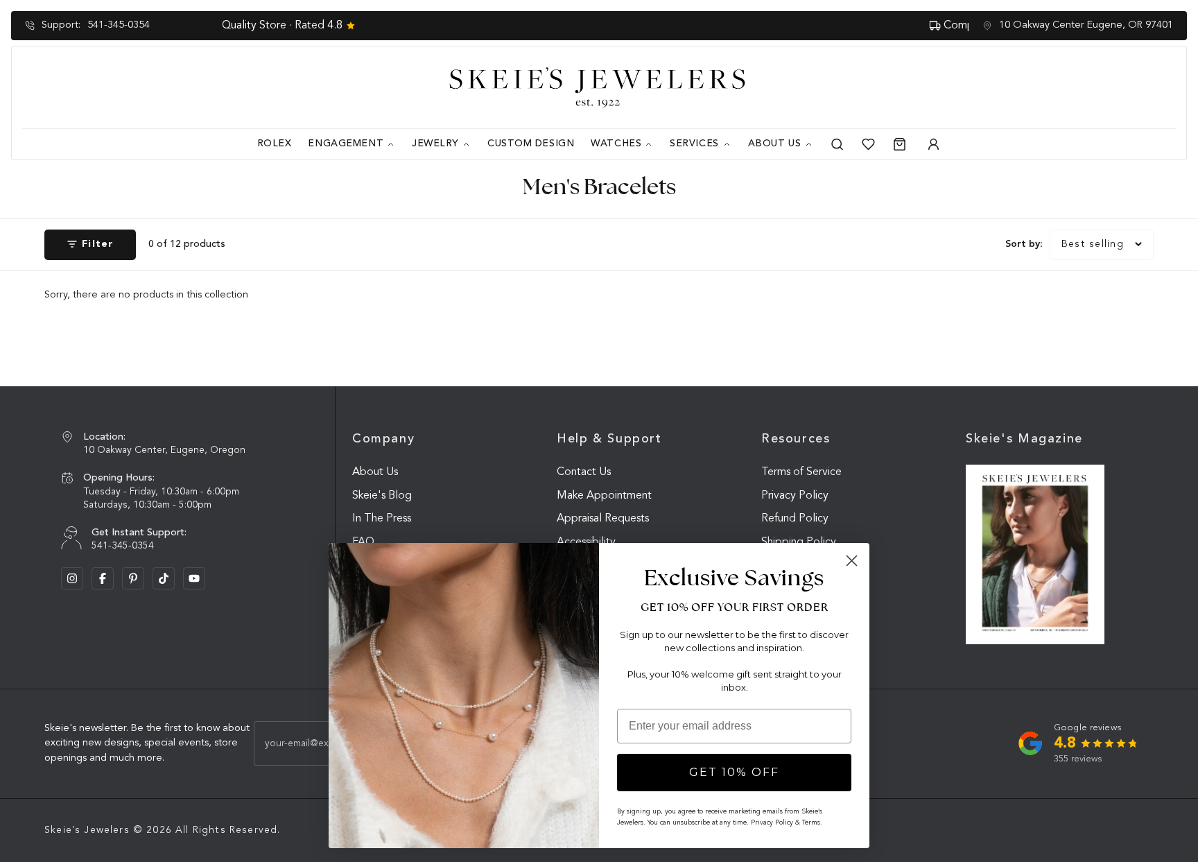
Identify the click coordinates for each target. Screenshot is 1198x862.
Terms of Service (801, 472)
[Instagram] (72, 578)
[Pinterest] (133, 578)
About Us (375, 472)
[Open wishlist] (868, 144)
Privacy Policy (794, 495)
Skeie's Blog (382, 495)
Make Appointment (604, 495)
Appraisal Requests (603, 518)
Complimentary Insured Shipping (609, 25)
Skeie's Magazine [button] (1024, 439)
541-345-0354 (118, 25)
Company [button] (383, 439)
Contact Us (584, 472)
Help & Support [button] (609, 439)
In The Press (381, 518)
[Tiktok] (164, 578)
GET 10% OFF (734, 772)
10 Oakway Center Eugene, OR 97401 (1086, 25)
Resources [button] (796, 439)
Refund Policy (794, 518)
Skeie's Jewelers (87, 830)
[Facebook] (103, 578)
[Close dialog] (852, 561)
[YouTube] (194, 578)
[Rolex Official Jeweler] (1124, 87)
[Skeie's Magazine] (1035, 554)
